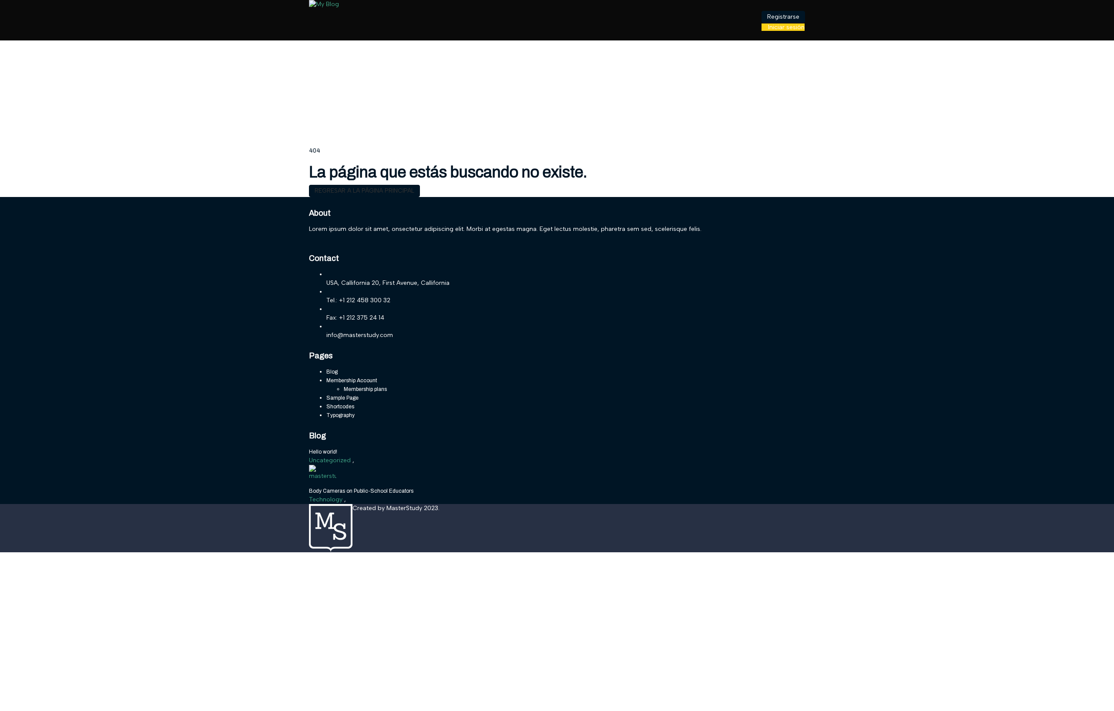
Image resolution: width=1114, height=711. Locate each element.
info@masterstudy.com (359, 335)
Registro (51, 697)
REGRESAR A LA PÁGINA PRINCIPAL (364, 190)
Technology (326, 499)
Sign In (73, 697)
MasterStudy (405, 508)
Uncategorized (330, 460)
